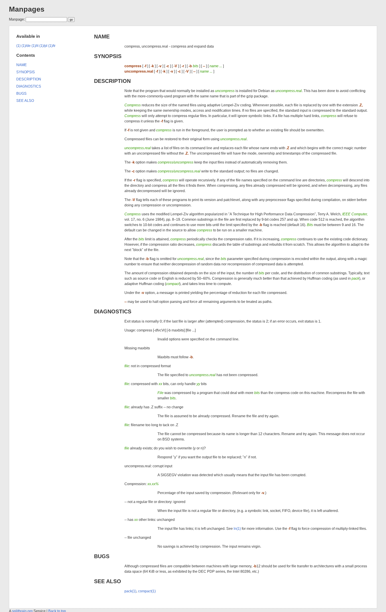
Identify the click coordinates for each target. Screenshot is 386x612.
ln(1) (237, 528)
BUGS (101, 556)
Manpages (26, 9)
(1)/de (26, 46)
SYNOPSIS (108, 56)
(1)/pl (43, 46)
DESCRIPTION (112, 81)
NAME (102, 37)
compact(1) (147, 591)
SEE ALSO (107, 581)
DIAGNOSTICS (112, 311)
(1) (18, 46)
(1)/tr (51, 46)
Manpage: (17, 19)
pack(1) (130, 591)
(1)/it (34, 46)
